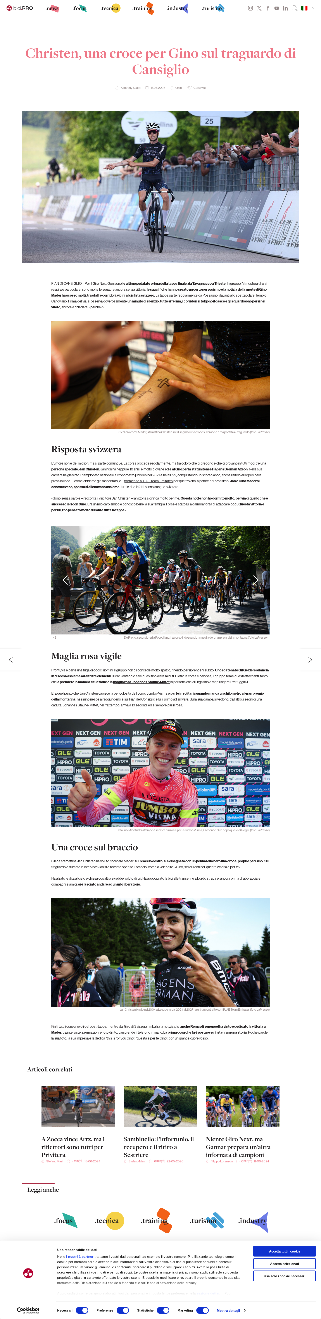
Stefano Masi (54, 1161)
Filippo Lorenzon (222, 1161)
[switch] (123, 1310)
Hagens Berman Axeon (230, 469)
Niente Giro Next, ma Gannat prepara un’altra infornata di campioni (238, 1147)
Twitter (259, 8)
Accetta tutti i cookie (284, 1251)
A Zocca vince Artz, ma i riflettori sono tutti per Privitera (73, 1147)
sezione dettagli (210, 1293)
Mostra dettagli (228, 1310)
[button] (256, 580)
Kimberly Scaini (131, 88)
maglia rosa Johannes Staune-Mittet (141, 682)
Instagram (250, 8)
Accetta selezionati (284, 1263)
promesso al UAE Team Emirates (148, 481)
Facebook (268, 8)
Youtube (276, 8)
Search (294, 8)
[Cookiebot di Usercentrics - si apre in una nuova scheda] (28, 1310)
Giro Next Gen (103, 283)
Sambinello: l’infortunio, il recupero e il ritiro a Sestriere (159, 1147)
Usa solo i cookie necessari (284, 1276)
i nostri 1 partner (79, 1256)
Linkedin (285, 8)
